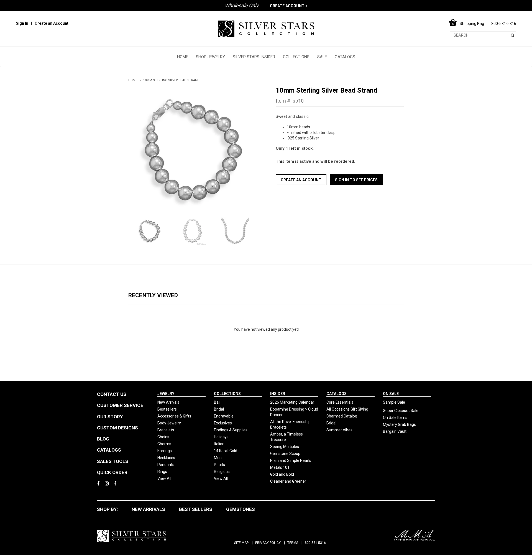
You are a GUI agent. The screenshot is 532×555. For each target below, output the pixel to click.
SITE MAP (241, 543)
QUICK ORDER (112, 472)
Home (132, 80)
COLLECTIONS (296, 56)
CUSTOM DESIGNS (117, 428)
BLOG (103, 439)
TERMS (292, 543)
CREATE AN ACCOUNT (301, 180)
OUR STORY (110, 416)
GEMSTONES (240, 509)
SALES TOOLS (112, 461)
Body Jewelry (169, 423)
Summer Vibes (339, 430)
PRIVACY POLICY (268, 543)
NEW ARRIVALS (148, 509)
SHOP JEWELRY (210, 56)
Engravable (224, 416)
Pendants (165, 464)
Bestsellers (167, 409)
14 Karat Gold (225, 451)
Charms (164, 444)
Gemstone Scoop (285, 453)
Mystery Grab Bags (399, 424)
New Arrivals (168, 402)
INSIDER (277, 393)
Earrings (164, 451)
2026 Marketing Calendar (292, 402)
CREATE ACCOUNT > (289, 6)
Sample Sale (394, 402)
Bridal (219, 409)
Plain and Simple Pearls (290, 460)
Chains (163, 437)
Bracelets (165, 430)
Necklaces (166, 457)
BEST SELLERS (195, 509)
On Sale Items (395, 417)
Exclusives (223, 423)
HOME (182, 56)
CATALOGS (345, 56)
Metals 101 (280, 467)
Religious (222, 471)
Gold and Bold (282, 474)
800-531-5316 (315, 543)
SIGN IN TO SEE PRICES (356, 180)
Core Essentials (339, 402)
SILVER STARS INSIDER (254, 56)
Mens (219, 457)
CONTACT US (111, 394)
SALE (322, 56)
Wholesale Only (242, 5)
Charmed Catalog (341, 416)
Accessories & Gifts (174, 416)
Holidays (221, 437)
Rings (162, 471)
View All (164, 478)
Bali (217, 402)
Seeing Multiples (284, 446)
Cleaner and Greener (288, 481)
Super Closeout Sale (400, 410)
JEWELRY (165, 393)
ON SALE (391, 393)
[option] (192, 150)
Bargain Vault (394, 431)
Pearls (219, 464)
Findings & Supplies (230, 430)
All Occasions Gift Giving (347, 409)
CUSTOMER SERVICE (120, 405)
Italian (219, 444)
